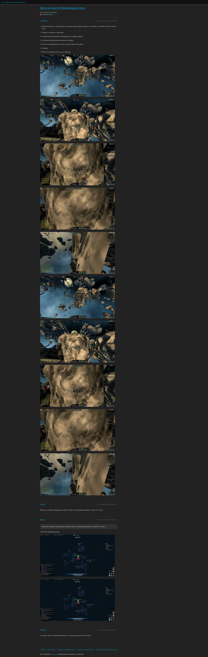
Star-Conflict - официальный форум (13, 2)
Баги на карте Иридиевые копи (62, 8)
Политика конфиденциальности (107, 649)
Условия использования (85, 649)
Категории (51, 649)
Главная (43, 649)
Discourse (54, 654)
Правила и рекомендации (66, 649)
